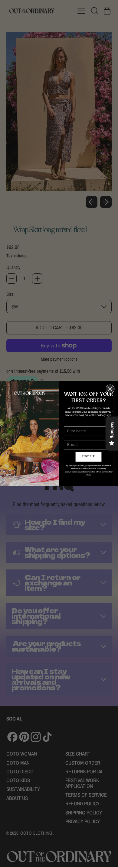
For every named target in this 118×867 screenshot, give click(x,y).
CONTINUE (88, 456)
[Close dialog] (110, 389)
